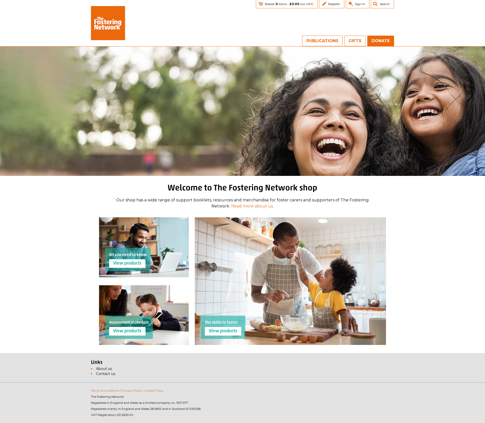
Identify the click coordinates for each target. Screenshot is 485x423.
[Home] (108, 23)
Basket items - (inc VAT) (289, 4)
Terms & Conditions (105, 390)
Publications (322, 40)
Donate (381, 40)
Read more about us (252, 206)
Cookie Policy (154, 390)
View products (223, 331)
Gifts (355, 40)
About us (104, 368)
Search (385, 4)
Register (334, 4)
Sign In (360, 4)
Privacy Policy (131, 390)
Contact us (105, 373)
